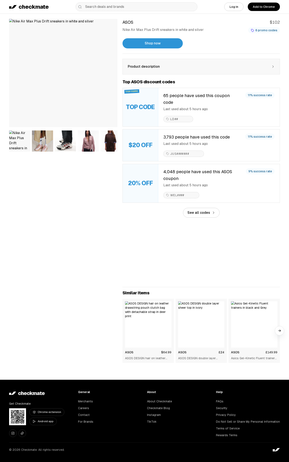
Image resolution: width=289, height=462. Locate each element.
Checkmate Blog (158, 408)
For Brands (85, 421)
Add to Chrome (264, 6)
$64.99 (166, 352)
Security (221, 408)
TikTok (152, 421)
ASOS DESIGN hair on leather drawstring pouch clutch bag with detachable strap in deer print (145, 358)
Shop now (153, 43)
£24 (221, 352)
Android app (46, 421)
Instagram (154, 415)
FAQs (219, 401)
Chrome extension (49, 412)
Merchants (85, 401)
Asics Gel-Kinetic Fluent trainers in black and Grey (254, 358)
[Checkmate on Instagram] (13, 433)
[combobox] (136, 6)
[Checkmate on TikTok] (22, 433)
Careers (83, 408)
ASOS (129, 352)
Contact (84, 415)
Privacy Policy (226, 415)
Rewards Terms (226, 435)
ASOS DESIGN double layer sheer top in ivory (197, 358)
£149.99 (271, 352)
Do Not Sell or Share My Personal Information (248, 421)
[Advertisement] (201, 252)
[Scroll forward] (279, 330)
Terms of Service (228, 428)
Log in (234, 6)
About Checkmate (159, 401)
